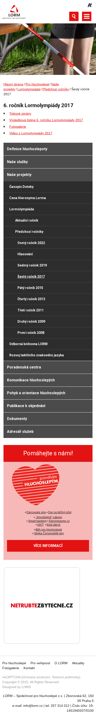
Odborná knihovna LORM (28, 344)
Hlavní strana (13, 84)
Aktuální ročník (26, 220)
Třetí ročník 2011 (30, 310)
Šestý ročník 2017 (31, 276)
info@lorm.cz (33, 705)
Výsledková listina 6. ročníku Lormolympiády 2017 (46, 120)
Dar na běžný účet (59, 512)
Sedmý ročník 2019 (32, 265)
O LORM (61, 663)
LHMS (26, 687)
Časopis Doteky (21, 187)
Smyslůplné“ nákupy (49, 517)
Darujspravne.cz (59, 521)
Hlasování (25, 254)
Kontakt (29, 668)
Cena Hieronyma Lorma (27, 198)
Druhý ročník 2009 (31, 321)
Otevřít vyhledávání (74, 16)
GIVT (40, 524)
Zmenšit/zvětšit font (90, 5)
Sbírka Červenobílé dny (49, 533)
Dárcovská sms (36, 512)
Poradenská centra (24, 367)
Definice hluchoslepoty (27, 149)
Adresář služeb (20, 431)
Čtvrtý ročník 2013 (31, 299)
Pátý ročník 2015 (30, 288)
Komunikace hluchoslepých (31, 380)
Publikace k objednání (26, 406)
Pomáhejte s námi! (48, 453)
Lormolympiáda (28, 89)
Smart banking (37, 521)
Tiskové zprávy (20, 113)
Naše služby (17, 162)
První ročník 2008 (30, 333)
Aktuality (78, 663)
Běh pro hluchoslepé (49, 529)
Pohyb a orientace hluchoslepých (36, 393)
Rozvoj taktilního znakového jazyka (36, 355)
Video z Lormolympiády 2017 (30, 133)
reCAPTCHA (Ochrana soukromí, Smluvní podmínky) (41, 677)
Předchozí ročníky (55, 89)
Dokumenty (17, 418)
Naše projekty (19, 174)
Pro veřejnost (40, 663)
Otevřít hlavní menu (86, 16)
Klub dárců (53, 524)
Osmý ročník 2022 (31, 243)
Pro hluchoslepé (37, 84)
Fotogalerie (17, 126)
